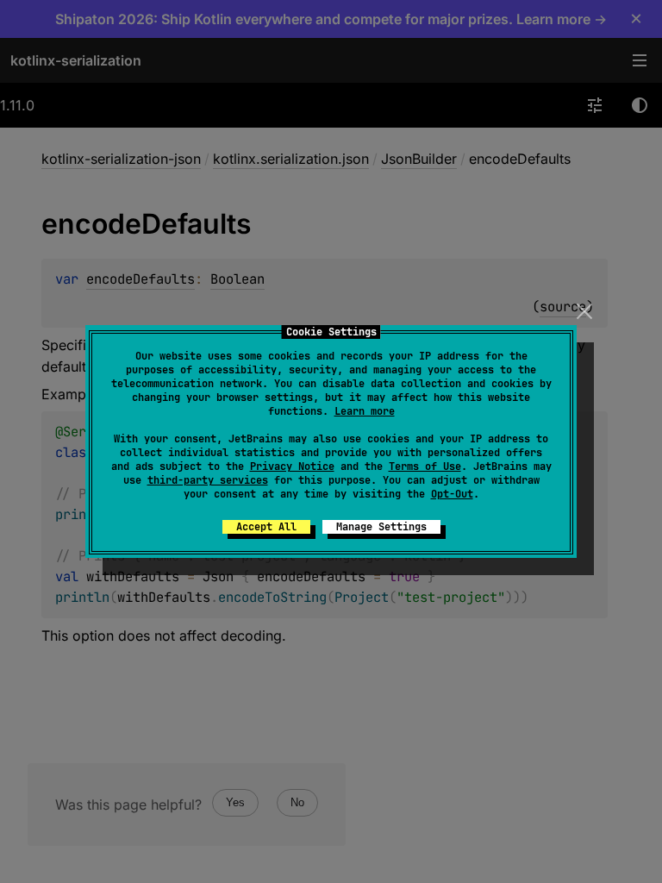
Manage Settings (381, 527)
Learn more (364, 411)
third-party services (207, 480)
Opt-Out (452, 494)
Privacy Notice (292, 466)
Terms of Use (425, 466)
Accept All (266, 527)
